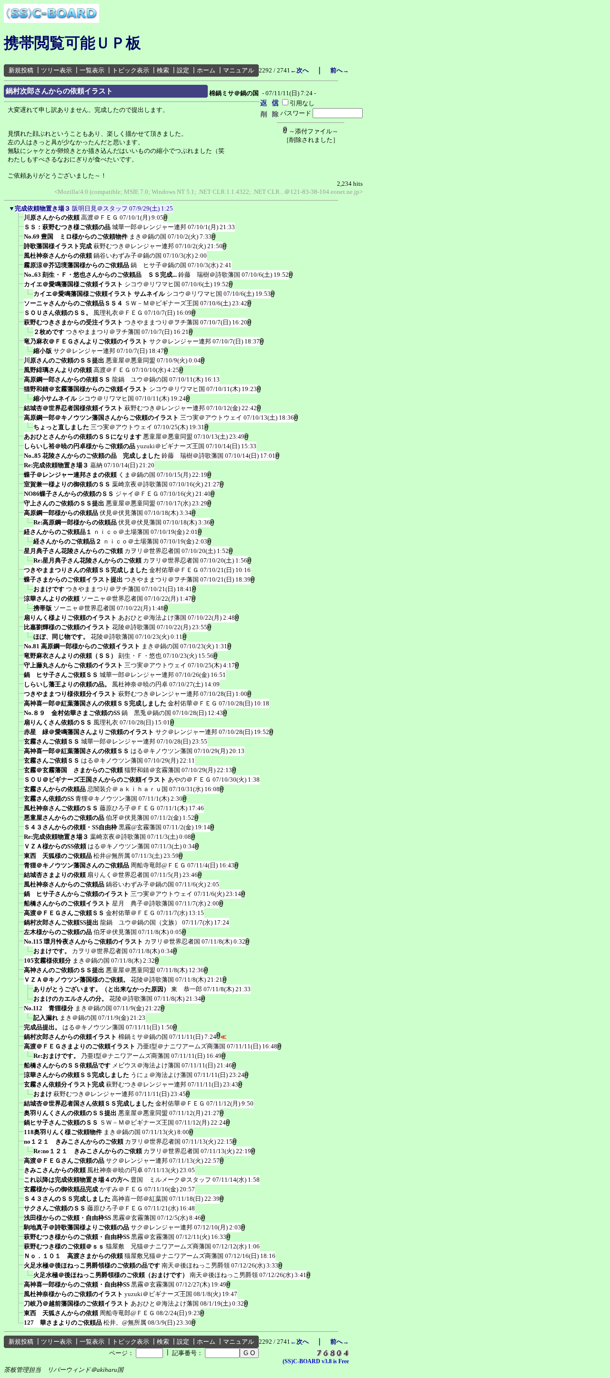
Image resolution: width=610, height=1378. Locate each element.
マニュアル (238, 70)
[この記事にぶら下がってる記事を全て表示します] (19, 220)
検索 (163, 70)
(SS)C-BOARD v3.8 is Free (316, 1361)
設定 (183, 70)
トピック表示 (130, 70)
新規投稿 (21, 70)
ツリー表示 (56, 70)
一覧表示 (92, 70)
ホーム (206, 70)
